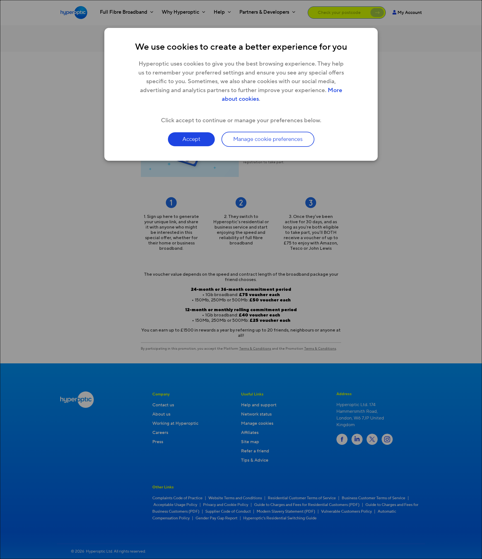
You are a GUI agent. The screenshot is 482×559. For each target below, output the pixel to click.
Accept (191, 139)
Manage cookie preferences (268, 139)
